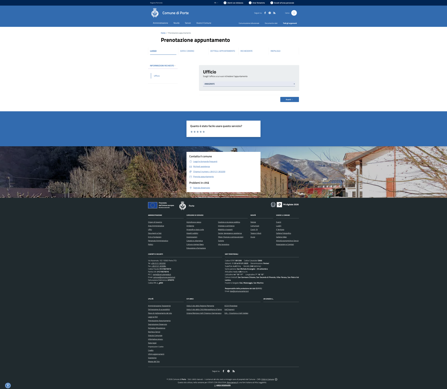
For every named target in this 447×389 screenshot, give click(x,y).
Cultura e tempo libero (195, 244)
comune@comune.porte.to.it (164, 277)
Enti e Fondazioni (154, 237)
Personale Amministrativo (158, 240)
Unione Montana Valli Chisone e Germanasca (203, 313)
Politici (150, 244)
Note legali (152, 342)
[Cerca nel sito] (294, 13)
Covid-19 (254, 229)
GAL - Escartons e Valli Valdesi (236, 313)
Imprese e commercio (226, 225)
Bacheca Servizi (154, 331)
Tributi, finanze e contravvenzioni (230, 237)
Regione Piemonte (156, 3)
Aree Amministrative (156, 225)
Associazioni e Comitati (285, 244)
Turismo (221, 240)
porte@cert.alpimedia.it (162, 274)
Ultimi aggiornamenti (156, 354)
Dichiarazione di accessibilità (159, 309)
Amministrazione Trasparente (159, 305)
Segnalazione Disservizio (157, 324)
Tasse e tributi (256, 233)
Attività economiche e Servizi (287, 240)
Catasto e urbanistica (194, 240)
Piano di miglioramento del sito (160, 313)
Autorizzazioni (191, 237)
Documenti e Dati (154, 233)
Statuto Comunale (155, 335)
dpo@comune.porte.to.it (239, 291)
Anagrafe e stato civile (195, 229)
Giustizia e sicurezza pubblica (229, 222)
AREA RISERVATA (223, 385)
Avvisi (253, 237)
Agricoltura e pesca (193, 222)
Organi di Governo (155, 222)
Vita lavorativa (223, 244)
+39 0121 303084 (158, 266)
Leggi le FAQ (153, 316)
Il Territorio (280, 229)
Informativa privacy (155, 339)
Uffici (150, 229)
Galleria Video (281, 237)
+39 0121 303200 (158, 263)
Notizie (253, 222)
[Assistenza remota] (276, 379)
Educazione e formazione (196, 248)
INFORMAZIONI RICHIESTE (162, 65)
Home (163, 32)
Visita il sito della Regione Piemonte (200, 305)
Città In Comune (267, 379)
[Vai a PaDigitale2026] (285, 204)
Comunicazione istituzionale (249, 23)
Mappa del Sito (154, 361)
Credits (150, 350)
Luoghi (278, 225)
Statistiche (152, 357)
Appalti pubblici (192, 233)
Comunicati (255, 225)
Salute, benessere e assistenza (230, 233)
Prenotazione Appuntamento (159, 320)
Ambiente (190, 225)
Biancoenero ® (232, 382)
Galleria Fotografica (283, 233)
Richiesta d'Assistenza (156, 328)
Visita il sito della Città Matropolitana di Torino (204, 309)
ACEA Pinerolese (230, 305)
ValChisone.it (229, 309)
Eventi (278, 222)
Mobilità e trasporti (225, 229)
